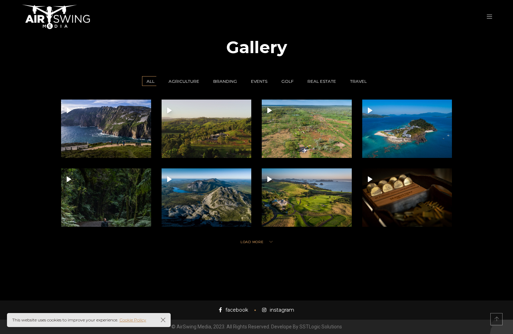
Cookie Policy (132, 319)
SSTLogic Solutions (320, 326)
